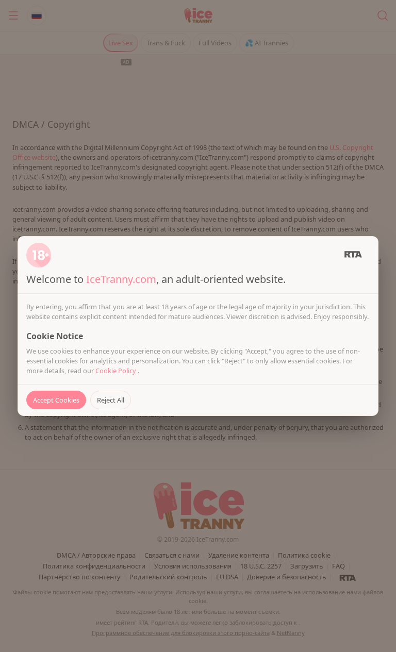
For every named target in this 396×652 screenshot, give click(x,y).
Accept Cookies (56, 400)
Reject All (110, 400)
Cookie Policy (116, 370)
